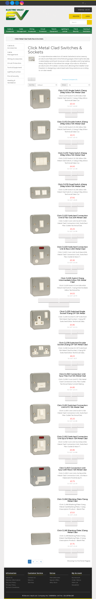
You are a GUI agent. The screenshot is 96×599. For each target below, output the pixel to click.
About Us (9, 577)
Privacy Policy (11, 585)
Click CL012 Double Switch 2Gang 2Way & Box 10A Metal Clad (72, 123)
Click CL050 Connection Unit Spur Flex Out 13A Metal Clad (72, 375)
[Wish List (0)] (85, 3)
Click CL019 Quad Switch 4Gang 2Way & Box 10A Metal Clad (72, 185)
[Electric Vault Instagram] (22, 3)
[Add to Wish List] (77, 111)
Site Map (31, 582)
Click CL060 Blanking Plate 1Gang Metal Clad (72, 500)
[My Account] (82, 3)
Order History (76, 580)
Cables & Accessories (10, 30)
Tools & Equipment (54, 30)
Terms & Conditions (12, 587)
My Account (76, 577)
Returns (30, 580)
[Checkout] (90, 3)
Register (76, 16)
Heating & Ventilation (86, 30)
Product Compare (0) (69, 79)
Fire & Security (76, 30)
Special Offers (54, 580)
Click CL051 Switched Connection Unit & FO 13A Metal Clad (72, 406)
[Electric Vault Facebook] (7, 3)
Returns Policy (11, 582)
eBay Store (53, 582)
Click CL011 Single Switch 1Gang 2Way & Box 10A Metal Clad (72, 91)
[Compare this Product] (71, 115)
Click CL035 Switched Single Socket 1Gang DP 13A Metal (72, 312)
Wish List (75, 582)
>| (40, 561)
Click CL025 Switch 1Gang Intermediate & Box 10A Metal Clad (72, 280)
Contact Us (32, 577)
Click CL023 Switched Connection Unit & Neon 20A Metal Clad (72, 248)
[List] (30, 79)
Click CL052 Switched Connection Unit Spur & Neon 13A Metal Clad (72, 437)
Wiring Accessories (32, 30)
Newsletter (75, 585)
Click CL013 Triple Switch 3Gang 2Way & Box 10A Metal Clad (72, 154)
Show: (64, 85)
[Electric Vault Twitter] (12, 3)
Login (88, 16)
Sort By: (32, 85)
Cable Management (21, 30)
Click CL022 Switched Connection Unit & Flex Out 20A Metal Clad (72, 216)
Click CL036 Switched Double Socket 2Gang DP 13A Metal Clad (72, 344)
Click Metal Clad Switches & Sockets (29, 39)
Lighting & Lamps (64, 30)
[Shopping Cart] (87, 3)
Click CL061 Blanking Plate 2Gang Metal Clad (72, 531)
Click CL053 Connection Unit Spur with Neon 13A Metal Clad (72, 469)
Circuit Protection (43, 30)
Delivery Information (13, 580)
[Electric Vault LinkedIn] (17, 3)
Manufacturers (55, 577)
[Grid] (33, 79)
